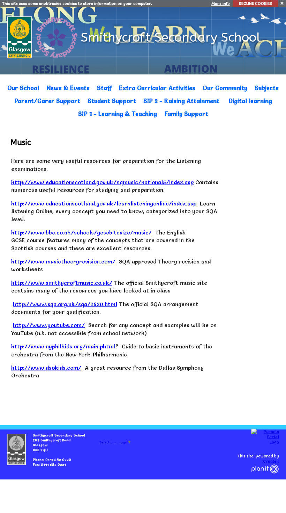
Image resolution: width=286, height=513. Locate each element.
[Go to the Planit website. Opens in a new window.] (265, 477)
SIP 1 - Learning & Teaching (117, 113)
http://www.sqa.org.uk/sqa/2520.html (65, 304)
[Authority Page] (20, 35)
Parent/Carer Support (47, 100)
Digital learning (250, 100)
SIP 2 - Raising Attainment (181, 100)
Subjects (267, 88)
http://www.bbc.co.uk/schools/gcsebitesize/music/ (81, 232)
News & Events (68, 88)
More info (220, 3)
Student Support (112, 100)
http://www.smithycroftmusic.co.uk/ (61, 282)
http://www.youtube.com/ (49, 324)
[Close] (282, 3)
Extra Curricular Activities (157, 88)
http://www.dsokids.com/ (46, 367)
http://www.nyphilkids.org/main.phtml (63, 346)
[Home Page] (57, 35)
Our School (23, 88)
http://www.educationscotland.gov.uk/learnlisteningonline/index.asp (103, 203)
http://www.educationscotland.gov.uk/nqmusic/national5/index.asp (102, 182)
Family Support (186, 113)
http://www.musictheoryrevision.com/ (63, 261)
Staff (104, 88)
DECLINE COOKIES (255, 3)
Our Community (225, 88)
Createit (271, 461)
